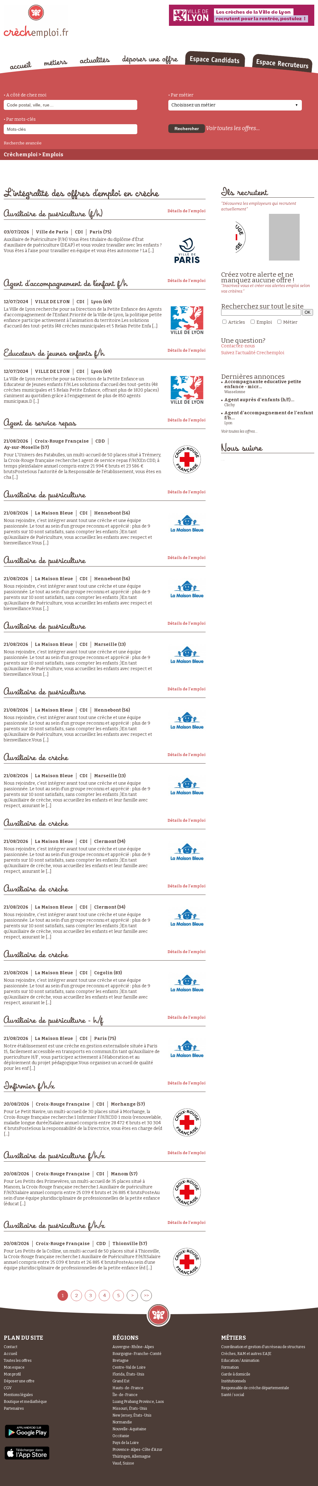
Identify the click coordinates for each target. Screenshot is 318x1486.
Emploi (264, 322)
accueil (21, 65)
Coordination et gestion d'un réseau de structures (263, 1347)
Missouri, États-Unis (129, 1408)
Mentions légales (18, 1395)
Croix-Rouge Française (62, 441)
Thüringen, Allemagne (131, 1456)
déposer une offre (150, 59)
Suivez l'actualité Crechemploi (252, 352)
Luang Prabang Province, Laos (138, 1401)
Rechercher (187, 128)
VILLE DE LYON (52, 301)
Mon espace (14, 1367)
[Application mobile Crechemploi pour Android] (27, 1437)
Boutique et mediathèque (25, 1401)
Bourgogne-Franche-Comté (136, 1354)
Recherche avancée (23, 143)
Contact (10, 1347)
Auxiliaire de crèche (36, 758)
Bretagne (120, 1360)
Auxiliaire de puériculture (44, 495)
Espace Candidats (214, 58)
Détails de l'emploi (186, 211)
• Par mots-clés (20, 119)
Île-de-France (125, 1395)
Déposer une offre (19, 1381)
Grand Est (120, 1381)
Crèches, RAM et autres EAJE (246, 1354)
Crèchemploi (21, 155)
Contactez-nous (238, 346)
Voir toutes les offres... (233, 128)
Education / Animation (240, 1360)
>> (146, 1295)
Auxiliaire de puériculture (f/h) (53, 214)
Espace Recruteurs (282, 63)
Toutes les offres (18, 1360)
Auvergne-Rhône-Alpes (133, 1347)
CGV (7, 1388)
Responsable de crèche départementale (255, 1388)
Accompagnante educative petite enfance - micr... (262, 384)
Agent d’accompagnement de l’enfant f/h (65, 284)
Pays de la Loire (125, 1443)
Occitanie (120, 1436)
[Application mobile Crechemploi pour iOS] (27, 1458)
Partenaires (14, 1408)
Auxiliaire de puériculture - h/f (53, 1020)
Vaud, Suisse (123, 1463)
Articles (236, 322)
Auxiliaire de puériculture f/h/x (54, 1156)
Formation (230, 1367)
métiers (55, 63)
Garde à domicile (235, 1374)
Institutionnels (233, 1381)
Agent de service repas (40, 423)
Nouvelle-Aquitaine (129, 1429)
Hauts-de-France (127, 1388)
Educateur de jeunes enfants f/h (54, 353)
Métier (290, 322)
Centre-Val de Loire (129, 1367)
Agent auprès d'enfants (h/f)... (259, 399)
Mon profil (12, 1374)
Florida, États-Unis (128, 1374)
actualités (95, 60)
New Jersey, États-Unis (132, 1415)
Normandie (122, 1422)
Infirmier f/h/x (29, 1086)
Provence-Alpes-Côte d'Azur (137, 1449)
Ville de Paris (52, 232)
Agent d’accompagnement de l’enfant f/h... (268, 415)
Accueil (10, 1354)
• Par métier (180, 95)
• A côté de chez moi (25, 95)
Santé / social (232, 1395)
